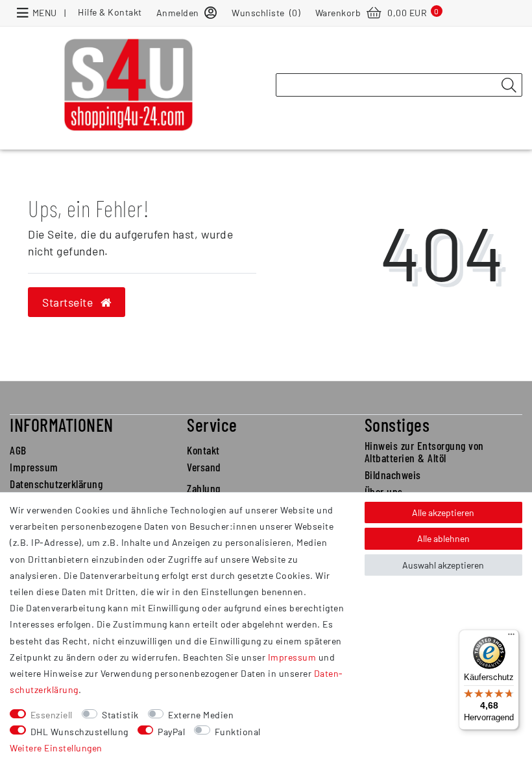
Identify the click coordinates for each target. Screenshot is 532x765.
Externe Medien (201, 714)
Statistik (120, 714)
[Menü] (511, 637)
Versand (204, 467)
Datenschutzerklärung (56, 484)
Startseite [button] (69, 302)
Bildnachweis (393, 474)
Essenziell (51, 714)
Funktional (238, 731)
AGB (18, 450)
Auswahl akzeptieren (443, 565)
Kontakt (203, 450)
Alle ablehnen (443, 538)
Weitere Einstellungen (56, 747)
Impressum (34, 467)
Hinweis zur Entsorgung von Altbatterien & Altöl (424, 451)
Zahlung (204, 488)
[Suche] (508, 85)
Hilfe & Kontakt (110, 12)
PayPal (171, 731)
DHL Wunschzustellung (79, 731)
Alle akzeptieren (443, 512)
